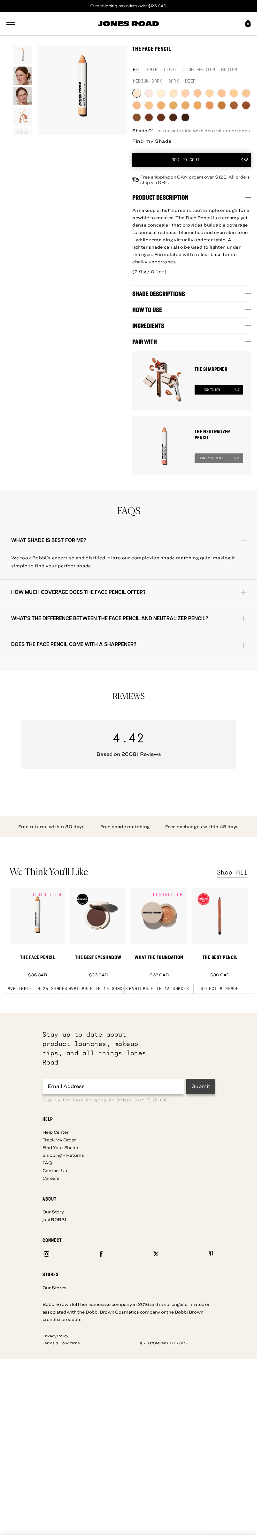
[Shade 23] (161, 117)
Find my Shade (152, 141)
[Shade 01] (136, 93)
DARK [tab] (173, 81)
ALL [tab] (137, 70)
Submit (200, 1086)
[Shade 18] (221, 105)
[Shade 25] (185, 117)
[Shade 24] (173, 117)
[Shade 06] (197, 93)
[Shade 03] (161, 93)
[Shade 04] (173, 93)
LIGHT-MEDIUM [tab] (199, 70)
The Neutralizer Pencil (212, 434)
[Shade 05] (185, 93)
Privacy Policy (55, 1335)
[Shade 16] (197, 105)
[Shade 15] (185, 105)
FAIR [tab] (152, 70)
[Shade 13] (161, 105)
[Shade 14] (173, 105)
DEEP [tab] (190, 81)
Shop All (232, 872)
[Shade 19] (233, 105)
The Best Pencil (220, 957)
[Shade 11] (136, 105)
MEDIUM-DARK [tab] (147, 81)
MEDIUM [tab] (229, 70)
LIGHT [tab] (170, 70)
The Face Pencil (37, 957)
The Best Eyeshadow (98, 957)
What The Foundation (159, 957)
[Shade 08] (221, 93)
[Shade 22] (148, 117)
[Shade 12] (148, 105)
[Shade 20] (246, 105)
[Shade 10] (246, 93)
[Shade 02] (148, 93)
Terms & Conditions (61, 1342)
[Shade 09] (233, 93)
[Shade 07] (209, 93)
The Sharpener (211, 369)
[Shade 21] (136, 117)
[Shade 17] (209, 105)
